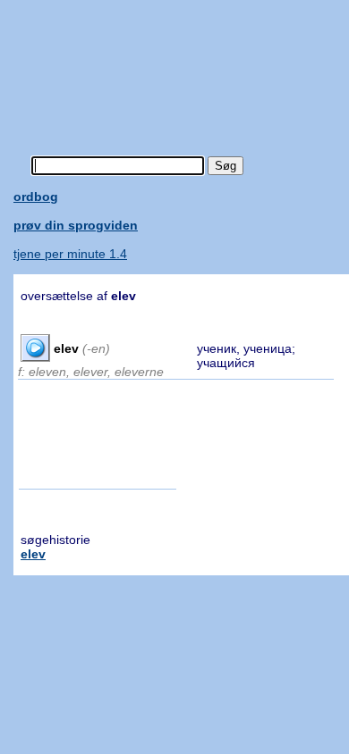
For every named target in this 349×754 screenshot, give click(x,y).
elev (33, 554)
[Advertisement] (181, 67)
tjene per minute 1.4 (70, 254)
